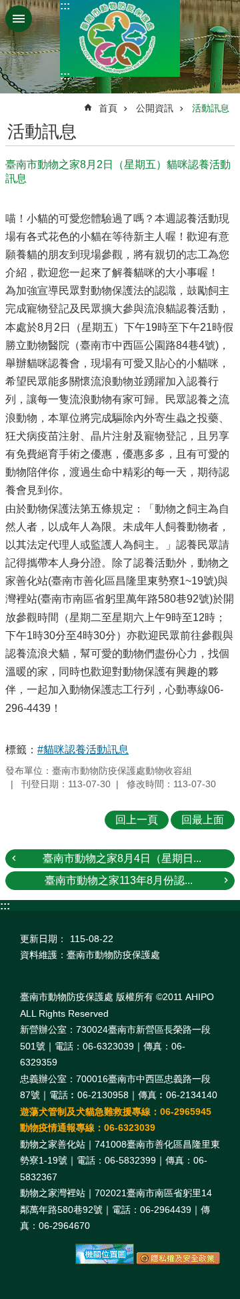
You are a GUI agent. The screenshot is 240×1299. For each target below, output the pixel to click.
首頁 (108, 108)
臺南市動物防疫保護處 (120, 38)
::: (65, 5)
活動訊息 (210, 108)
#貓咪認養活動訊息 (83, 749)
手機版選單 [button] (18, 18)
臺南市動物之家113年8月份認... (119, 880)
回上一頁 (136, 819)
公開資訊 (154, 108)
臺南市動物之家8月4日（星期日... (122, 858)
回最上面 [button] (202, 819)
